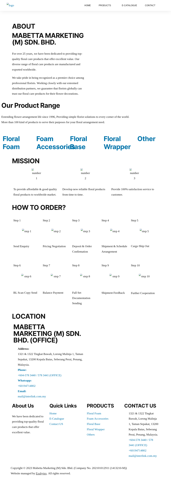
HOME (87, 5)
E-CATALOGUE (129, 5)
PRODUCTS (100, 406)
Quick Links (63, 406)
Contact (150, 5)
